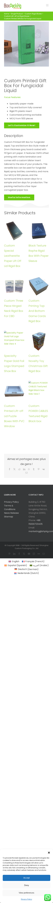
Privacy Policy (26, 899)
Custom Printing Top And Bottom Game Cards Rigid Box (37, 311)
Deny (26, 885)
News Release (11, 513)
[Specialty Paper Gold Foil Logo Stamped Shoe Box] (14, 341)
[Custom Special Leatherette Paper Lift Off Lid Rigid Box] (14, 231)
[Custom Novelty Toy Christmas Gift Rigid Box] (39, 341)
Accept (26, 878)
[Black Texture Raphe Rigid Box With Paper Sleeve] (39, 231)
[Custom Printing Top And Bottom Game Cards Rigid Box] (39, 286)
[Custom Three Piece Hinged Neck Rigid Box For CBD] (14, 286)
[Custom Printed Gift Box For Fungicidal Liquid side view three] (26, 44)
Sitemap (8, 516)
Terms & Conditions (9, 507)
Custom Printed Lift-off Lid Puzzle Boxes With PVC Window (14, 416)
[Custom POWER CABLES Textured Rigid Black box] (39, 391)
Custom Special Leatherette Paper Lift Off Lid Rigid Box (12, 256)
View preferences (26, 893)
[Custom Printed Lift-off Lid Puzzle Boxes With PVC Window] (14, 391)
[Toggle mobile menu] (47, 5)
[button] (49, 852)
